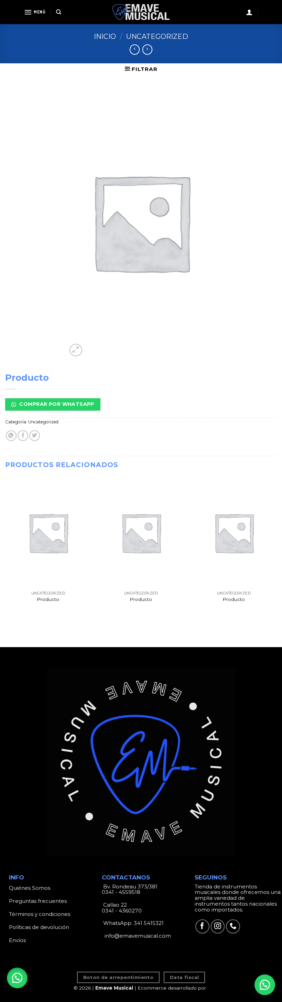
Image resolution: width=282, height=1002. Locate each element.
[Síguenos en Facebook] (202, 926)
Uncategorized (157, 36)
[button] (17, 978)
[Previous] (5, 549)
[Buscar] (58, 12)
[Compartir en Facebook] (23, 435)
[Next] (276, 549)
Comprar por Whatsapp (56, 404)
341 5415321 (149, 923)
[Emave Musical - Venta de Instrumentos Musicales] (141, 12)
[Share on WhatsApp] (11, 435)
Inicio (105, 36)
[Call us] (233, 926)
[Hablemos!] (264, 984)
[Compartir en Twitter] (34, 435)
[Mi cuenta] (249, 12)
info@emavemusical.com (137, 935)
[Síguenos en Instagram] (218, 926)
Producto (48, 599)
